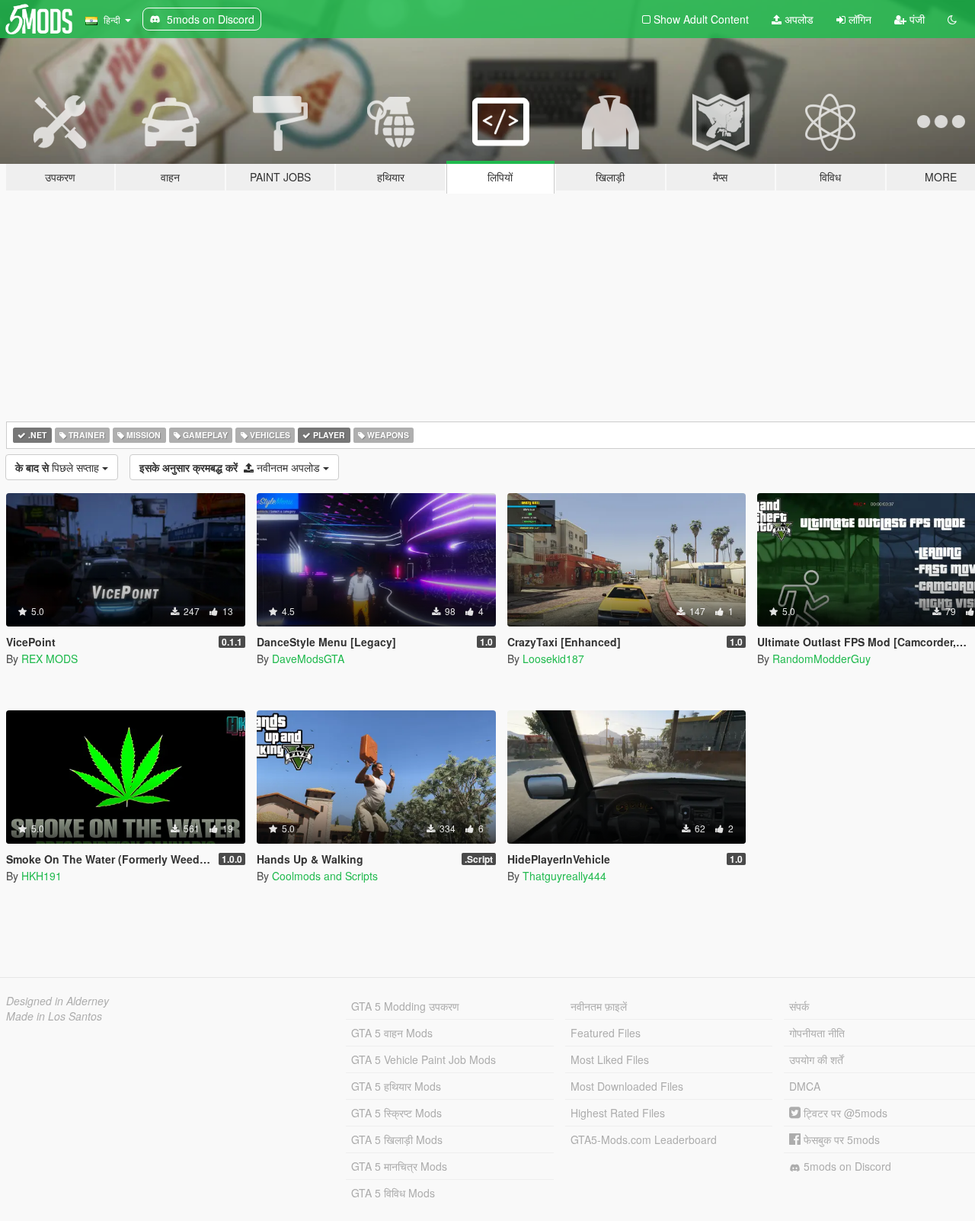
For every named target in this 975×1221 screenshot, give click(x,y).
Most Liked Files (610, 1059)
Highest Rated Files (618, 1112)
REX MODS (49, 658)
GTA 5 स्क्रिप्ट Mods (396, 1112)
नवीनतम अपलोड (231, 467)
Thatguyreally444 (564, 875)
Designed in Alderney (57, 1000)
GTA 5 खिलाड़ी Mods (397, 1139)
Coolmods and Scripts (325, 875)
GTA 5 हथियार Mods (396, 1086)
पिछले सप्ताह (58, 467)
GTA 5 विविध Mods (393, 1192)
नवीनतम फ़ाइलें (599, 1006)
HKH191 (41, 875)
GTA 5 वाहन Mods (392, 1032)
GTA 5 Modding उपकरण (405, 1006)
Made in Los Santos (54, 1016)
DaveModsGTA (308, 658)
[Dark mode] (952, 19)
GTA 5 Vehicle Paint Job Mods (423, 1059)
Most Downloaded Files (627, 1086)
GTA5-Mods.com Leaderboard (644, 1139)
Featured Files (606, 1032)
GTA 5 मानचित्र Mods (399, 1166)
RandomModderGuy (821, 658)
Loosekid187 (553, 658)
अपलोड (798, 19)
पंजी (915, 19)
